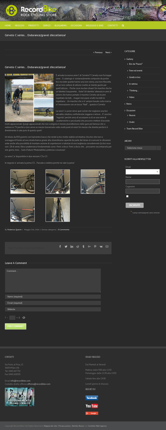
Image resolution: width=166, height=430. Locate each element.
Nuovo (132, 115)
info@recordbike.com (20, 380)
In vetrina (133, 84)
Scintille (91, 426)
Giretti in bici (134, 77)
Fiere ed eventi (135, 70)
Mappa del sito (50, 426)
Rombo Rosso (78, 426)
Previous (99, 52)
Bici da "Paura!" (136, 64)
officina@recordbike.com (38, 384)
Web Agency (101, 426)
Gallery (129, 59)
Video (131, 97)
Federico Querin (14, 229)
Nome (128, 177)
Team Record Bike (134, 128)
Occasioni (130, 110)
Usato (132, 122)
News (129, 103)
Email (142, 167)
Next (108, 52)
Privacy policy (65, 426)
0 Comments (63, 229)
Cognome (130, 186)
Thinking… (134, 90)
